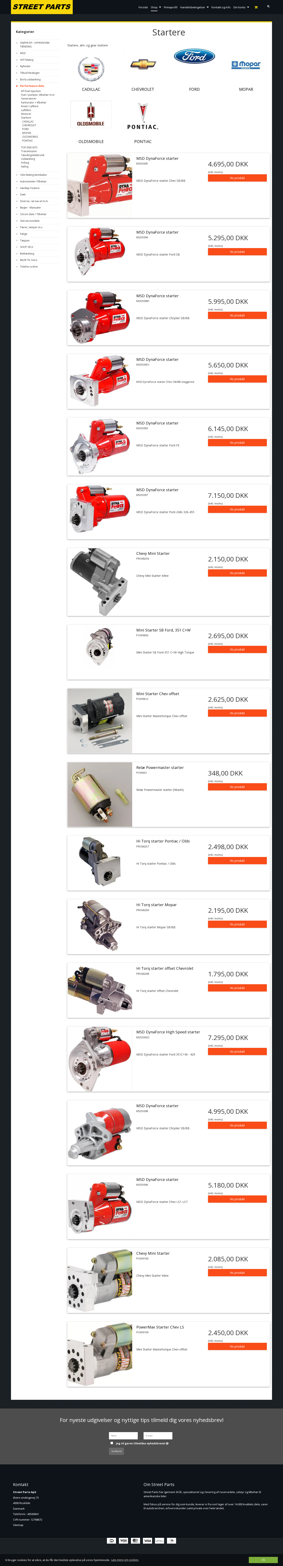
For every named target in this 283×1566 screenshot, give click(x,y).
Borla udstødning (30, 79)
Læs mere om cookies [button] (125, 1560)
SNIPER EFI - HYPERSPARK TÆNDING (35, 44)
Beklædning (27, 253)
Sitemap (18, 1525)
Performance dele (32, 86)
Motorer (26, 114)
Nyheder (25, 66)
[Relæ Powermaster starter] (100, 794)
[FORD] (194, 56)
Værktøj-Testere (30, 188)
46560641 (33, 1514)
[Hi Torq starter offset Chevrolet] (100, 990)
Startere (26, 117)
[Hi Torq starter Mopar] (100, 925)
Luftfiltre (26, 110)
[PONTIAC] (143, 116)
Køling (24, 166)
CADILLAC (28, 121)
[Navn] (123, 1435)
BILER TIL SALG (28, 260)
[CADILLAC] (91, 69)
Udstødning (28, 159)
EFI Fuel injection (31, 91)
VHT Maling (26, 60)
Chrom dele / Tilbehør (33, 214)
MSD (23, 53)
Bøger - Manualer (30, 207)
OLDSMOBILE (30, 136)
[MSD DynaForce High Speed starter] (100, 1059)
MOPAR (26, 133)
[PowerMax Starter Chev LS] (100, 1354)
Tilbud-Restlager (30, 73)
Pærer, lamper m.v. (31, 227)
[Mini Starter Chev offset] (100, 720)
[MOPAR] (246, 65)
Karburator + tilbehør (33, 102)
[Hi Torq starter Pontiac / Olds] (100, 862)
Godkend (116, 1451)
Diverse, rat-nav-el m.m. (34, 201)
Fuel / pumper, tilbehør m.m (37, 95)
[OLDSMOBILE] (91, 114)
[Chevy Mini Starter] (100, 582)
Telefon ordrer (29, 266)
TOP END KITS (29, 147)
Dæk (22, 194)
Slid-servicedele (30, 221)
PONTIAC (27, 140)
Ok (263, 1560)
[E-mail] (158, 1435)
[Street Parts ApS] (42, 7)
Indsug (25, 162)
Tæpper (25, 240)
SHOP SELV (26, 247)
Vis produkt (237, 178)
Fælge (23, 234)
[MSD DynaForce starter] (100, 185)
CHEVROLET (29, 125)
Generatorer (28, 98)
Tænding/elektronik (32, 155)
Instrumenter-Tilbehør (33, 181)
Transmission (29, 151)
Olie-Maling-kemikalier (33, 175)
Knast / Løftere (30, 106)
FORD (25, 129)
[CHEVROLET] (143, 63)
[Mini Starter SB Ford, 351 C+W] (100, 646)
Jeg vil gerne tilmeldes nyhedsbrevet (145, 1442)
